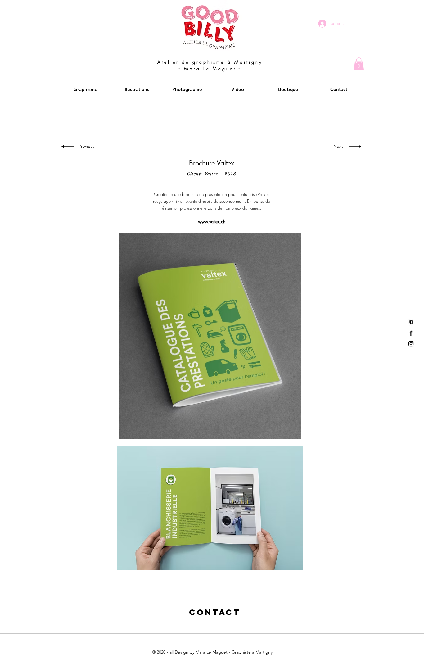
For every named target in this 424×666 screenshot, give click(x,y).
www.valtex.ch (211, 221)
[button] (359, 63)
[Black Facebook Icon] (411, 333)
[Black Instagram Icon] (411, 343)
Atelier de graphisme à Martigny (210, 62)
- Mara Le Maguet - (210, 68)
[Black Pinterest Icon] (411, 322)
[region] (212, 618)
